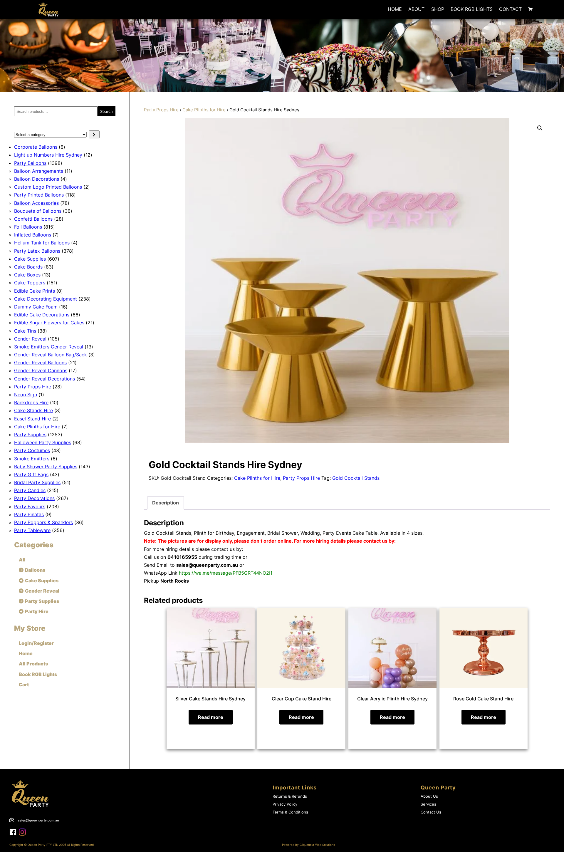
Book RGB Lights (472, 9)
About (416, 9)
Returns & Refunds (290, 796)
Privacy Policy (285, 804)
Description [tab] (165, 503)
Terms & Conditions (290, 812)
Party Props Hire (161, 110)
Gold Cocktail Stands (356, 478)
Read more (210, 717)
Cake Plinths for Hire (204, 110)
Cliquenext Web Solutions (317, 844)
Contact (510, 9)
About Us (429, 796)
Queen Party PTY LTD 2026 (47, 844)
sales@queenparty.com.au (38, 820)
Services (428, 804)
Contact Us (431, 812)
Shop (437, 9)
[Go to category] (94, 134)
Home (395, 9)
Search (106, 111)
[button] (540, 128)
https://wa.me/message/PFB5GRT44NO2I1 (225, 573)
